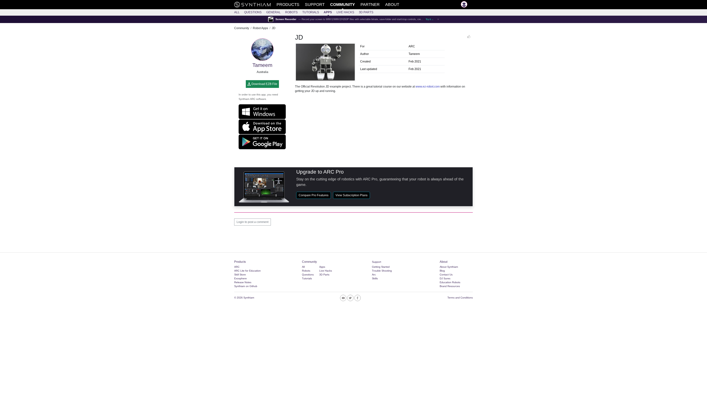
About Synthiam (449, 266)
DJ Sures (445, 278)
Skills (375, 278)
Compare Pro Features (313, 195)
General (273, 12)
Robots (291, 12)
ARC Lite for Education (247, 270)
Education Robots (450, 282)
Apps (328, 12)
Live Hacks (345, 12)
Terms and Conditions (460, 297)
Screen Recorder (285, 19)
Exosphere (240, 278)
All (237, 12)
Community (241, 28)
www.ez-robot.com (428, 86)
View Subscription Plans (351, 195)
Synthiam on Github (245, 286)
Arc (374, 274)
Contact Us (446, 274)
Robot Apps (260, 28)
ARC (237, 266)
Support (376, 261)
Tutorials (310, 12)
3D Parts (366, 12)
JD (273, 28)
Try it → (430, 19)
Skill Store (240, 274)
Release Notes (242, 282)
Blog (442, 270)
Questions (253, 12)
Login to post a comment (252, 222)
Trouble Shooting (382, 270)
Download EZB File (264, 83)
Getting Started (381, 266)
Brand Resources (450, 286)
